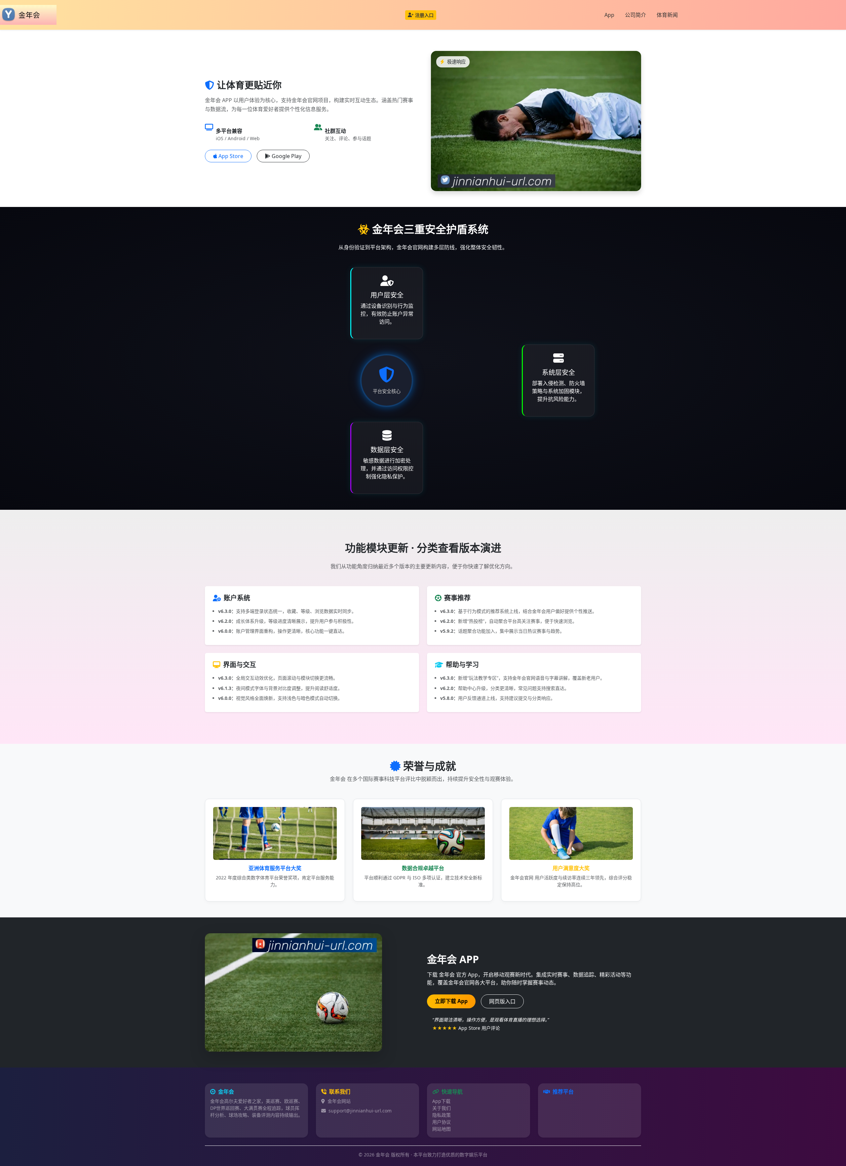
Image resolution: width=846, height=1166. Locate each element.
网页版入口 (502, 1001)
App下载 (441, 1101)
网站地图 (441, 1129)
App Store (230, 156)
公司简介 (635, 15)
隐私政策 (441, 1115)
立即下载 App (451, 1001)
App (609, 15)
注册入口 (424, 15)
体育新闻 (667, 15)
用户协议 (441, 1122)
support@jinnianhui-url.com (360, 1110)
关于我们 (441, 1108)
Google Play (286, 156)
